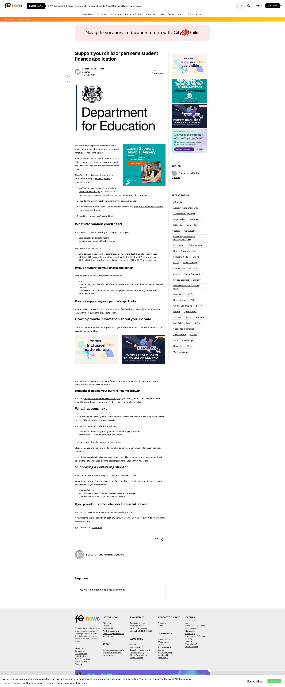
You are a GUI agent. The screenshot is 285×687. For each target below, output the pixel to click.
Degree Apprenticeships (184, 251)
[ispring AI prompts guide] (143, 362)
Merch (181, 14)
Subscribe (272, 5)
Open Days (190, 633)
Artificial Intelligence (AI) (184, 213)
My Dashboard (164, 647)
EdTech (106, 626)
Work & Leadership (111, 631)
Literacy (197, 279)
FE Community (81, 653)
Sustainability (179, 334)
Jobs (161, 14)
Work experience (181, 352)
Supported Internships (183, 328)
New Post (162, 645)
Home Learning (190, 262)
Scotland (99, 178)
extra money (103, 162)
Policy (199, 305)
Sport (188, 323)
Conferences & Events (195, 626)
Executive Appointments (113, 650)
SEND (188, 317)
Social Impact (109, 636)
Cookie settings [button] (255, 681)
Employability (108, 628)
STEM (198, 323)
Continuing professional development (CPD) (184, 238)
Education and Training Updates (105, 554)
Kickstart (193, 268)
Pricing (133, 645)
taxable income (102, 237)
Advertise (150, 14)
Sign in (259, 5)
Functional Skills (180, 256)
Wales (107, 178)
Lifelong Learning (181, 279)
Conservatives (190, 230)
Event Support (136, 657)
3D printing (178, 202)
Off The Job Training (182, 305)
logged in (98, 589)
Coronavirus (178, 245)
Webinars (189, 641)
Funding (195, 256)
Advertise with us (82, 659)
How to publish (164, 639)
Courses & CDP (192, 628)
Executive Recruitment (112, 652)
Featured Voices (137, 626)
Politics (176, 311)
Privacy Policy (81, 661)
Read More (81, 683)
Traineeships (188, 340)
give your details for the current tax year (101, 398)
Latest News (88, 14)
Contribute (116, 14)
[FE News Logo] (13, 5)
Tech (175, 340)
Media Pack (135, 647)
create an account (100, 381)
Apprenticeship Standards (185, 207)
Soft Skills (177, 323)
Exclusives (102, 14)
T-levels (193, 334)
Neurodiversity (180, 300)
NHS (193, 300)
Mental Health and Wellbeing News (186, 287)
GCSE (176, 262)
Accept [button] (274, 681)
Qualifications (190, 311)
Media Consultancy (138, 655)
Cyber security (195, 245)
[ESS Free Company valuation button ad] (189, 90)
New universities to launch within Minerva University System (76, 6)
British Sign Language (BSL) (185, 225)
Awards (188, 623)
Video (160, 626)
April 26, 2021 (88, 75)
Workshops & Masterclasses (191, 645)
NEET (189, 294)
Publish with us (81, 656)
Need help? (163, 657)
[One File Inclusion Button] (96, 362)
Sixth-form (200, 317)
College (176, 230)
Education (107, 623)
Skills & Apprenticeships (113, 633)
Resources (97, 527)
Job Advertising (137, 652)
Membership (163, 655)
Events (171, 14)
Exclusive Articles (137, 623)
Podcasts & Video (133, 14)
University (177, 346)
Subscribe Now (195, 14)
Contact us (80, 651)
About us (79, 648)
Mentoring (178, 294)
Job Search (108, 655)
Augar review (179, 219)
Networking (190, 631)
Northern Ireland (82, 182)
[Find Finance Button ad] (189, 140)
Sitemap (78, 664)
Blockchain (194, 219)
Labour (176, 274)
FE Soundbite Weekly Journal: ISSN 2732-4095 (141, 629)
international (179, 268)
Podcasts (162, 623)
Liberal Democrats (192, 274)
